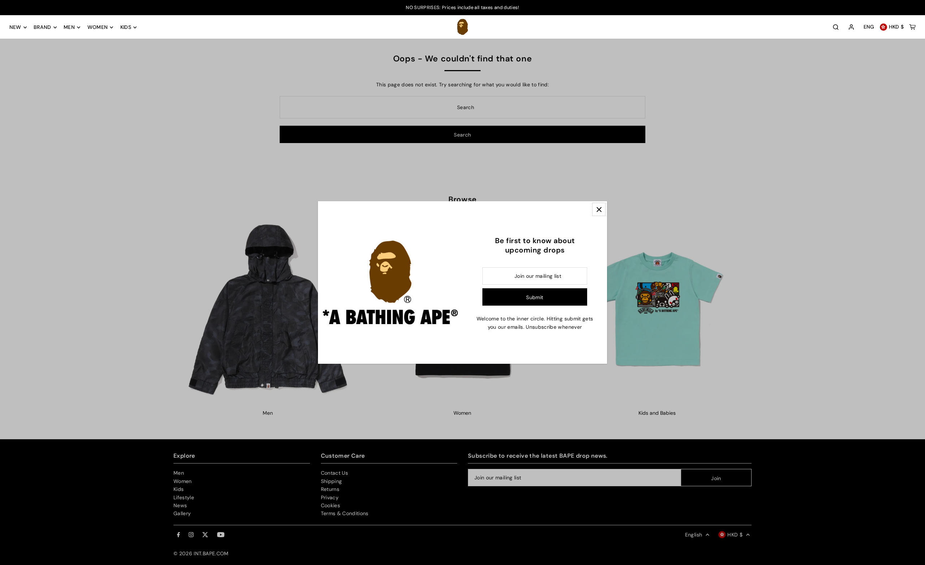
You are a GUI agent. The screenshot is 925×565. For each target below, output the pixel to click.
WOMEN (97, 27)
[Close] (599, 209)
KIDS (125, 27)
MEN (69, 27)
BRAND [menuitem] (42, 27)
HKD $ (896, 27)
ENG (869, 27)
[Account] (851, 27)
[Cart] (912, 27)
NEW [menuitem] (15, 27)
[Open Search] (835, 27)
